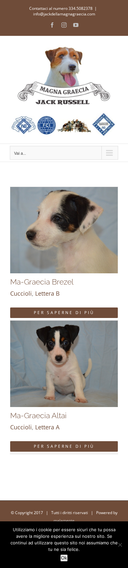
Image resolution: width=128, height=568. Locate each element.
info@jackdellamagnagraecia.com (64, 14)
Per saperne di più (64, 312)
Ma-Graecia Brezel (42, 281)
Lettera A (47, 427)
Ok (64, 557)
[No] (120, 544)
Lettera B (47, 293)
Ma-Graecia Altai (38, 415)
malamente (64, 520)
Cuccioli (21, 293)
